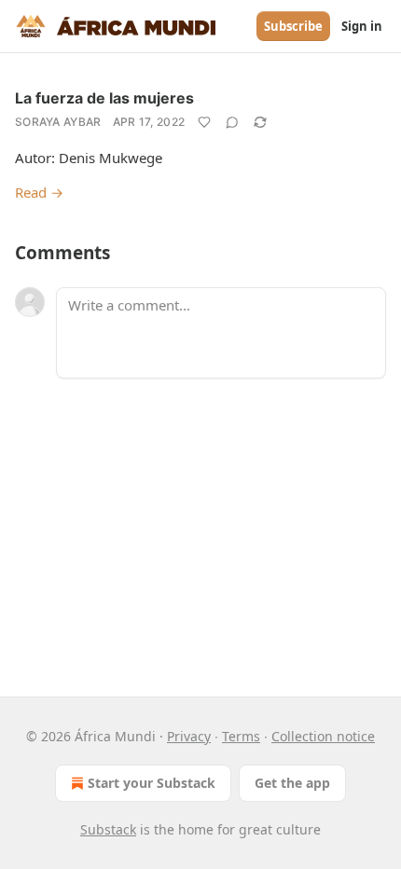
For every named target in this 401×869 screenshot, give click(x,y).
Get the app (292, 783)
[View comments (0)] (232, 122)
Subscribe (293, 26)
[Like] (204, 122)
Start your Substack (151, 783)
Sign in (361, 26)
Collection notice (323, 736)
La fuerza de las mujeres (104, 98)
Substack (108, 829)
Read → (39, 192)
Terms (241, 736)
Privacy (189, 736)
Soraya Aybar (58, 122)
